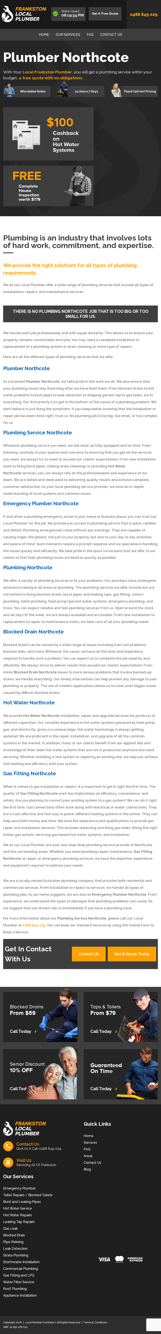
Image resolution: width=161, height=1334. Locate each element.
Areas (88, 1156)
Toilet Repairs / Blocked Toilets (28, 1195)
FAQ (90, 35)
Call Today (20, 1031)
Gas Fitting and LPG (18, 1275)
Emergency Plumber (19, 1188)
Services (90, 1143)
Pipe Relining (13, 1242)
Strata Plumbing (15, 1255)
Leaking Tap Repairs (19, 1222)
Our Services (68, 35)
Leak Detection (15, 1249)
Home (44, 35)
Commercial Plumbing (20, 1269)
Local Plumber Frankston (40, 1322)
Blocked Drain (14, 1235)
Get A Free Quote (105, 14)
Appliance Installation (20, 1295)
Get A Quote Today (131, 954)
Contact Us (111, 35)
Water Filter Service (18, 1282)
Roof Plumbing (15, 1289)
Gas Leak (10, 1228)
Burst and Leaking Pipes (22, 1202)
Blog (87, 1169)
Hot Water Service (17, 1208)
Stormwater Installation (21, 1262)
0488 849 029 (144, 14)
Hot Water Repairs (17, 1215)
